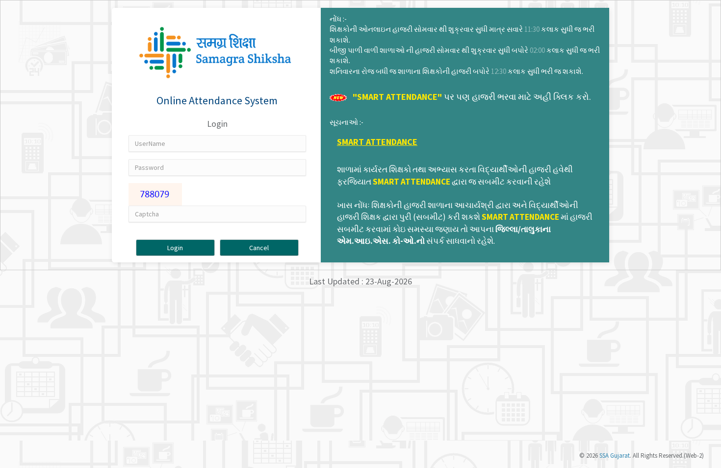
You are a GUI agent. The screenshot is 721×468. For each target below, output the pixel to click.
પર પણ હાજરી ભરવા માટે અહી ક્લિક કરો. (472, 96)
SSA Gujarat (614, 455)
